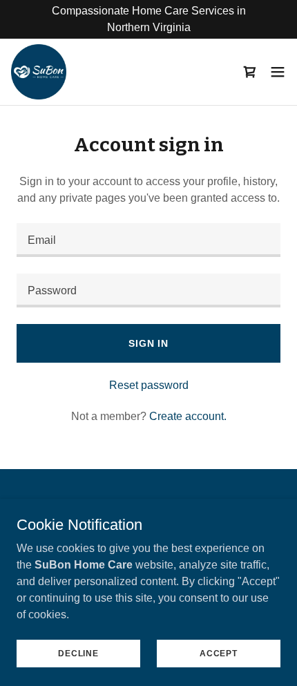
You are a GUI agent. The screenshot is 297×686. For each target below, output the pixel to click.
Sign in (148, 343)
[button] (277, 72)
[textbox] (148, 240)
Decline (78, 653)
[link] (38, 71)
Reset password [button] (149, 385)
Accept (219, 653)
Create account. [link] (188, 416)
